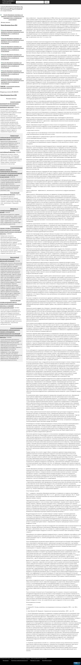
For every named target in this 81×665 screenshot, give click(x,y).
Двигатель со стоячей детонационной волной (9, 210)
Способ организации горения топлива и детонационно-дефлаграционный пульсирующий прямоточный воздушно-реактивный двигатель (11, 230)
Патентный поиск (6, 2)
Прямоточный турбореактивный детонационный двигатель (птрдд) (10, 137)
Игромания (6, 660)
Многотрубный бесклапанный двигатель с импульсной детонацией (9, 259)
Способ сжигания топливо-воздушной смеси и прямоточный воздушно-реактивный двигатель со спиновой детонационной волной (11, 304)
